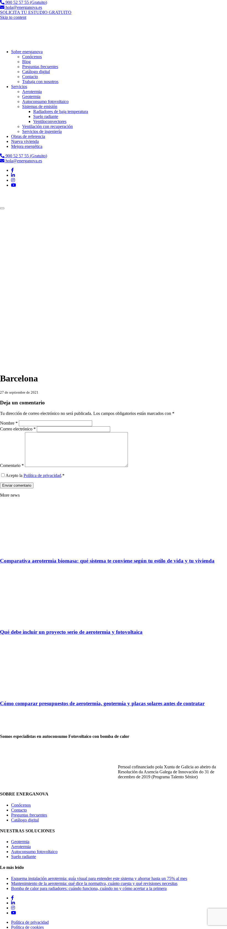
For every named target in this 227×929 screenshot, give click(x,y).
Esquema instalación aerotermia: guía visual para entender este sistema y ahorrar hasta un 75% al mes (99, 878)
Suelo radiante (23, 856)
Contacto (19, 810)
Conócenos (21, 805)
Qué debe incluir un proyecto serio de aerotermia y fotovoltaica (71, 632)
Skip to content (13, 17)
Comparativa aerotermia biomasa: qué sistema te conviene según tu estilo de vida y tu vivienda (107, 561)
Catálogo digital (25, 820)
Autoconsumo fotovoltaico (34, 851)
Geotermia (20, 841)
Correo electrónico (18, 429)
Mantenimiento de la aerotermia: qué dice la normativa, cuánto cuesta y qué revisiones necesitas (94, 883)
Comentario (12, 465)
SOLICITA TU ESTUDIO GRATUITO (35, 12)
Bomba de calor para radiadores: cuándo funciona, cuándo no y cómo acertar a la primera (89, 888)
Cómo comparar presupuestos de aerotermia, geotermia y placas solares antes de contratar (102, 703)
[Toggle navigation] (2, 208)
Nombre (9, 423)
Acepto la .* (35, 475)
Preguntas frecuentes (29, 815)
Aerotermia (21, 846)
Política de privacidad (42, 475)
